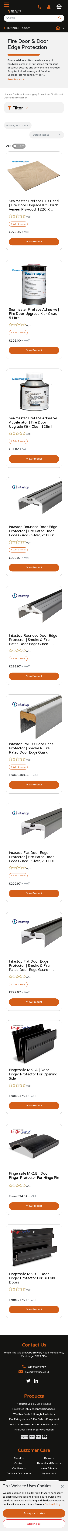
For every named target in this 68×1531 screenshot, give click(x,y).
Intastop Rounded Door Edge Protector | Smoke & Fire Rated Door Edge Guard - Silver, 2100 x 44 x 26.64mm (33, 641)
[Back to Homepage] (13, 11)
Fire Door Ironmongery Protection (31, 94)
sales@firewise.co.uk (37, 1372)
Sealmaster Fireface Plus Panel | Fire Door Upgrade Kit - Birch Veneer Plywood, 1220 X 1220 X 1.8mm (34, 207)
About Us (19, 1458)
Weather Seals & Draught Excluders (34, 1414)
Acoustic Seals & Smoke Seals (34, 1403)
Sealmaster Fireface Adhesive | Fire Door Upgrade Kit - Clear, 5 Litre (34, 313)
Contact (19, 1463)
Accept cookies (34, 1513)
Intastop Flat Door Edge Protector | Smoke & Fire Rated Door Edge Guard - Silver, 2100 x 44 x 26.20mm (33, 967)
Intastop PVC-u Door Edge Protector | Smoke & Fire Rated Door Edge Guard (31, 748)
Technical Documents (19, 1473)
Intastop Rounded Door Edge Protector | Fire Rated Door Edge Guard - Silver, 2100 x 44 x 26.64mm (33, 533)
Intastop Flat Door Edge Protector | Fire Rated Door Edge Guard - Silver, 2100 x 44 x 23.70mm (31, 859)
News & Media (49, 1468)
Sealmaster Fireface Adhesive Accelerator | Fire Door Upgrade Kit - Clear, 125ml (33, 422)
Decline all (34, 1524)
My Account (49, 1473)
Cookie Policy (52, 1504)
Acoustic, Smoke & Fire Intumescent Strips (34, 1424)
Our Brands (19, 1468)
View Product (34, 241)
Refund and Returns (49, 1463)
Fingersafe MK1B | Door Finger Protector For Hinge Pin (34, 1175)
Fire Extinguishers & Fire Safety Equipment (34, 1419)
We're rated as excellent (50, 28)
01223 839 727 (37, 1367)
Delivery (49, 1458)
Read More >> (16, 79)
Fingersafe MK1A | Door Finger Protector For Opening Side (33, 1074)
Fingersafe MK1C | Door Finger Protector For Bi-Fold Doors (32, 1278)
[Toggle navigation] (8, 4)
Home (7, 94)
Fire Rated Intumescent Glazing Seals (34, 1409)
